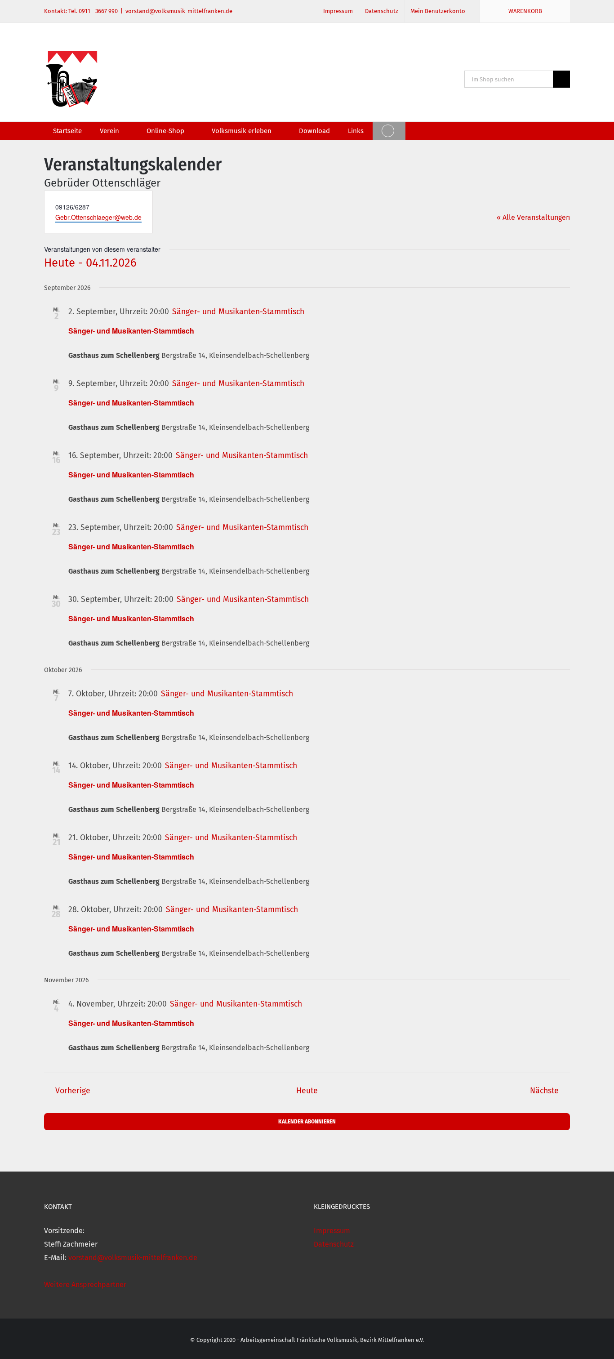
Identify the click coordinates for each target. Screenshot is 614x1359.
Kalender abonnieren (307, 1121)
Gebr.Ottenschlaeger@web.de (98, 217)
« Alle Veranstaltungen (533, 217)
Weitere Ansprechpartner (85, 1284)
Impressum (332, 1230)
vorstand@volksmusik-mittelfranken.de (178, 11)
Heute (307, 1091)
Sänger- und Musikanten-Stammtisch (131, 330)
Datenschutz (334, 1244)
